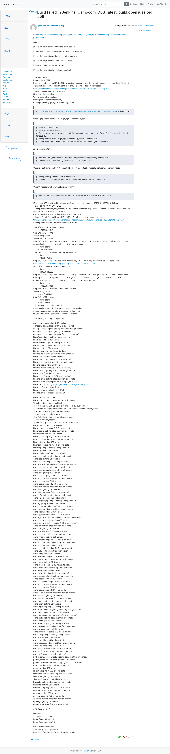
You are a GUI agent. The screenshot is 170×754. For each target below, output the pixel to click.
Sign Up (163, 4)
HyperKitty (84, 751)
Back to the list (144, 30)
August (6, 83)
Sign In (152, 4)
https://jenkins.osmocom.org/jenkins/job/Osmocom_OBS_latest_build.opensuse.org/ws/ (71, 88)
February (6, 99)
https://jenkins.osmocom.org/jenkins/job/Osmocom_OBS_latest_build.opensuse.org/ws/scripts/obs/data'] (79, 220)
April (5, 94)
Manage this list (138, 4)
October (6, 77)
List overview (15, 149)
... (35, 107)
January (6, 102)
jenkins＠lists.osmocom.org (51, 25)
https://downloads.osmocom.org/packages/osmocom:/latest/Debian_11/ (64, 263)
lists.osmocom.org (12, 4)
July (4, 85)
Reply (36, 739)
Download (15, 158)
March (5, 97)
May (5, 91)
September (7, 80)
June (5, 88)
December (7, 71)
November (7, 74)
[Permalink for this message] (132, 736)
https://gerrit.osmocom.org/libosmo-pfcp (70, 384)
